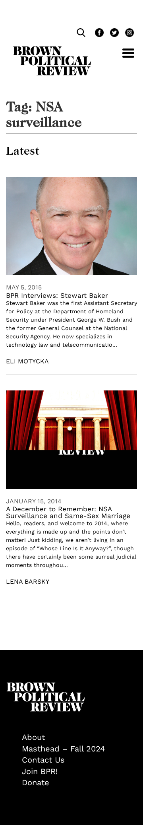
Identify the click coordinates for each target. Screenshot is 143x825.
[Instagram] (127, 33)
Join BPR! (40, 771)
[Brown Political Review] (52, 50)
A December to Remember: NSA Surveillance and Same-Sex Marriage (68, 512)
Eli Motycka (27, 361)
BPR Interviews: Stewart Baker (57, 295)
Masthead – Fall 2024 (63, 748)
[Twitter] (113, 33)
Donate (35, 782)
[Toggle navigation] (122, 57)
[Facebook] (98, 33)
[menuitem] (79, 737)
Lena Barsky (27, 581)
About (33, 737)
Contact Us (43, 760)
